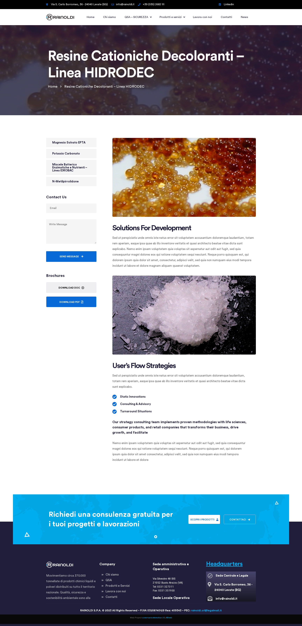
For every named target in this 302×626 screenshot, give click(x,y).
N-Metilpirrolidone (65, 181)
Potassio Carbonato (66, 153)
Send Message (69, 256)
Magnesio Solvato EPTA (68, 142)
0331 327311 (165, 586)
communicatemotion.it (153, 618)
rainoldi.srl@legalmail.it (206, 610)
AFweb (169, 618)
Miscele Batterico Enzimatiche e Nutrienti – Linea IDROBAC (69, 167)
